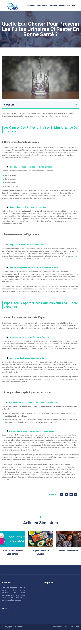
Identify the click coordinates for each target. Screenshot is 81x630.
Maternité (71, 5)
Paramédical (42, 5)
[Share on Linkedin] (71, 494)
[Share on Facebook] (61, 494)
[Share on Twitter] (66, 494)
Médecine (31, 5)
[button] (76, 105)
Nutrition (53, 5)
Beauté (62, 5)
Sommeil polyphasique (69, 550)
